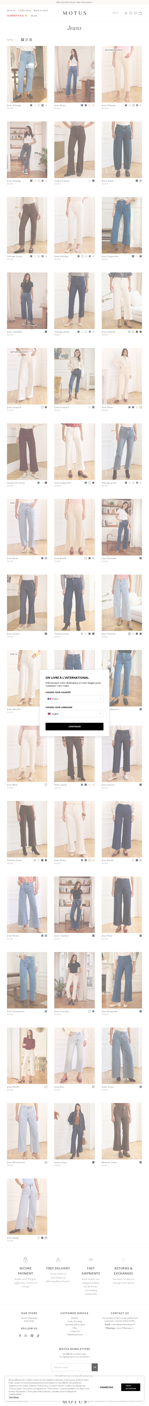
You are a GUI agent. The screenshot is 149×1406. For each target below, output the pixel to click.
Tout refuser (14, 1397)
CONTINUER (75, 726)
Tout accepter (131, 1387)
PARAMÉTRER (106, 1387)
